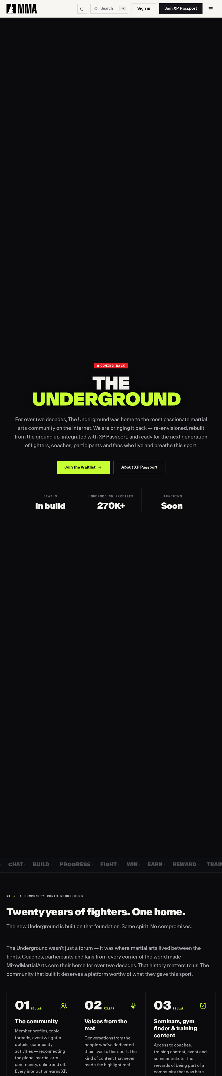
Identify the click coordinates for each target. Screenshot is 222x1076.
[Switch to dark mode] (82, 9)
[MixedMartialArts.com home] (21, 9)
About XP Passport (139, 467)
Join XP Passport (181, 8)
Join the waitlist (80, 467)
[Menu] (211, 9)
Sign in (143, 8)
